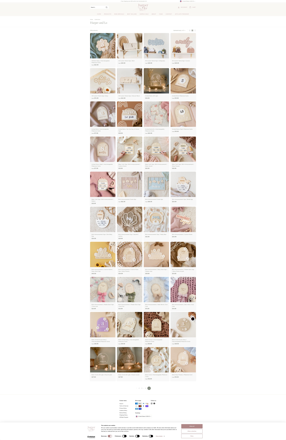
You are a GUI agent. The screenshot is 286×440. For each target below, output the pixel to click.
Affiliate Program (182, 14)
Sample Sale (144, 14)
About (154, 14)
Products (107, 14)
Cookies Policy (123, 410)
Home (99, 14)
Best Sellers (132, 14)
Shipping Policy (123, 415)
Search (121, 403)
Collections (97, 19)
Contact (169, 14)
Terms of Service (124, 406)
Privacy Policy (123, 408)
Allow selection (192, 431)
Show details (159, 436)
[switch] (124, 436)
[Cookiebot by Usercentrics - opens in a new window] (91, 437)
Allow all (191, 426)
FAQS (161, 14)
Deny (192, 436)
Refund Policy (123, 412)
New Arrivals (119, 14)
